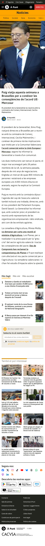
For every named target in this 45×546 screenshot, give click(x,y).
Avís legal (26, 517)
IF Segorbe (10, 2)
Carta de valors (7, 513)
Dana (23, 18)
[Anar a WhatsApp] (36, 470)
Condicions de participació (11, 517)
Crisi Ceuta (19, 2)
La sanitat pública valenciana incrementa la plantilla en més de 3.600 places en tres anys (11, 452)
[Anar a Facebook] (3, 470)
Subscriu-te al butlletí (9, 510)
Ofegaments (29, 2)
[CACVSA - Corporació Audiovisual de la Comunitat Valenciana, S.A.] (17, 534)
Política (6, 18)
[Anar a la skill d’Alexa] (37, 484)
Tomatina (39, 2)
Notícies (22, 12)
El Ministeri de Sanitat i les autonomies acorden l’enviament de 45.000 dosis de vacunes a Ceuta (11, 380)
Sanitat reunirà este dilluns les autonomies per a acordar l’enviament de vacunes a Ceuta (11, 429)
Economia (31, 18)
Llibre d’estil (27, 513)
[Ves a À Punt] (11, 7)
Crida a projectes (29, 510)
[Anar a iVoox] (41, 470)
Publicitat (26, 498)
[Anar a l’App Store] (25, 484)
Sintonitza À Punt (29, 502)
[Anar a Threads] (32, 470)
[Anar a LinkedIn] (8, 474)
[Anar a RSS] (13, 474)
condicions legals (23, 341)
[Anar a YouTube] (22, 470)
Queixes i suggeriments (31, 506)
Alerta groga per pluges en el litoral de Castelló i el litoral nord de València (32, 428)
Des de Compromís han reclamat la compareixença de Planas (19, 249)
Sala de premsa (7, 502)
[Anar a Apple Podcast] (3, 474)
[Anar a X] (8, 470)
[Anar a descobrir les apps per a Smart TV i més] (11, 490)
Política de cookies (29, 521)
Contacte (5, 498)
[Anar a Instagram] (13, 470)
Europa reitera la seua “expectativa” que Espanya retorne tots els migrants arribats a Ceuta (32, 452)
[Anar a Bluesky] (27, 470)
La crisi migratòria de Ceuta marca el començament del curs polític (33, 404)
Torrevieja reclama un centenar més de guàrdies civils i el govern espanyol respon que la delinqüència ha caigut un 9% (33, 381)
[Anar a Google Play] (9, 484)
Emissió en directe (8, 506)
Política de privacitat (9, 521)
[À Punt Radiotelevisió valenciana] (13, 529)
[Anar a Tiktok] (17, 470)
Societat (15, 18)
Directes (40, 7)
